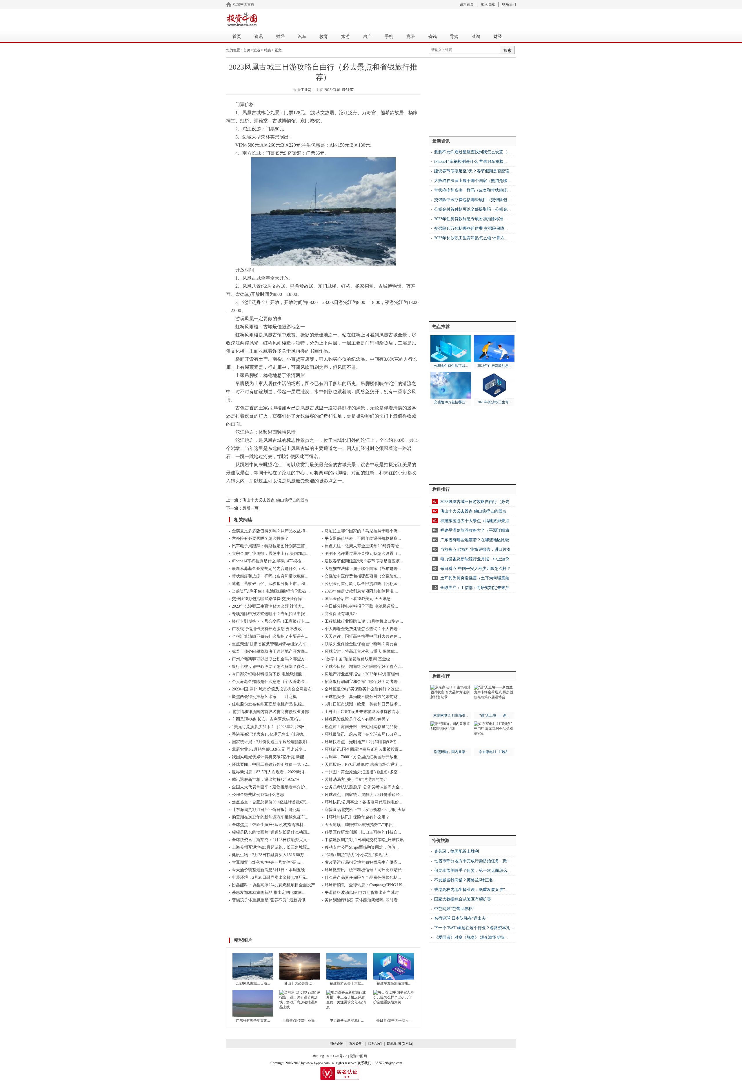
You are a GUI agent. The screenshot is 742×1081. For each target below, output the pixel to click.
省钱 (432, 36)
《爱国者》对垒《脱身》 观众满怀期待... (471, 937)
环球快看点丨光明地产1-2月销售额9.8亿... (362, 742)
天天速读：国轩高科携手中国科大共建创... (363, 636)
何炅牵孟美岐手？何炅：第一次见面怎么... (472, 870)
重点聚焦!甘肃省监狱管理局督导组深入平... (271, 644)
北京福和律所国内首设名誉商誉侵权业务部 (270, 712)
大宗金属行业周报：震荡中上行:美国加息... (271, 553)
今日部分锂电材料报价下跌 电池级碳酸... (361, 606)
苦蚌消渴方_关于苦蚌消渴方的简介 (356, 779)
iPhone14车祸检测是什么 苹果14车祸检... (268, 561)
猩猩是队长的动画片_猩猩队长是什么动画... (271, 832)
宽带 (410, 36)
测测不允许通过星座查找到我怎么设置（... (363, 553)
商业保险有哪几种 (341, 614)
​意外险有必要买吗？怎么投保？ (260, 538)
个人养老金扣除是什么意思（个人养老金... (270, 681)
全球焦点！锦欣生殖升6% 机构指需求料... (269, 825)
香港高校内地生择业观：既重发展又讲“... (471, 889)
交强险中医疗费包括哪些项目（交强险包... (363, 576)
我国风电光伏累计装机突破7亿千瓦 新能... (270, 757)
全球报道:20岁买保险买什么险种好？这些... (363, 689)
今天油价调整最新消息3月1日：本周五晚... (270, 870)
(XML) (407, 1044)
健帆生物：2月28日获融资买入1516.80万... (270, 855)
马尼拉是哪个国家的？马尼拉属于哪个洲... (363, 531)
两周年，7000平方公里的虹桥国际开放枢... (363, 757)
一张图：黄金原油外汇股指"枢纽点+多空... (363, 772)
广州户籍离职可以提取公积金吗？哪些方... (270, 659)
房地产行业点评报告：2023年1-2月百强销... (364, 674)
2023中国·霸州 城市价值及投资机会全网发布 (272, 689)
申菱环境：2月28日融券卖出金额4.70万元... (271, 877)
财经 (280, 36)
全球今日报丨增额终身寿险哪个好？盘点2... (364, 666)
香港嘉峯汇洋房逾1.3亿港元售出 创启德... (269, 734)
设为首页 (467, 4)
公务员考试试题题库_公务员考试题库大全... (364, 787)
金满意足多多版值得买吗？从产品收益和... (270, 531)
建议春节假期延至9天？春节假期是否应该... (364, 561)
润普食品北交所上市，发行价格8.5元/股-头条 (365, 809)
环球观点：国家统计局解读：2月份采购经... (364, 794)
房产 (367, 36)
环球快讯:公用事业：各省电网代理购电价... (363, 802)
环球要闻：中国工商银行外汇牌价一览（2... (271, 764)
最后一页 (250, 508)
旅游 (345, 36)
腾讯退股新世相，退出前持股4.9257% (265, 779)
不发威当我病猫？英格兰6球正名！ (465, 880)
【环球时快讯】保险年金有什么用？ (357, 817)
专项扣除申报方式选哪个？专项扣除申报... (270, 614)
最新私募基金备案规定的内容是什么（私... (270, 568)
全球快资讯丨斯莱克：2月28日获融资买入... (271, 840)
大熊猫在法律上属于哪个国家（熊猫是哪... (363, 568)
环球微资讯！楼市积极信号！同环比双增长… (365, 870)
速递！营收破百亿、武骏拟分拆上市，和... (270, 583)
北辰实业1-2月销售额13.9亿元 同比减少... (269, 749)
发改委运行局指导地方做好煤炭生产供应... (363, 862)
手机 (389, 36)
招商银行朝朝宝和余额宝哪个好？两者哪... (363, 681)
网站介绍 (336, 1044)
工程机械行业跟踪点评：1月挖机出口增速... (364, 621)
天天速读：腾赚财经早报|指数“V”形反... (360, 825)
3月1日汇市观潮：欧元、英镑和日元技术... (363, 704)
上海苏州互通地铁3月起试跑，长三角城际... (271, 847)
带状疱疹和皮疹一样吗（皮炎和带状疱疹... (270, 576)
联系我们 (509, 4)
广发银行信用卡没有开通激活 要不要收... (268, 629)
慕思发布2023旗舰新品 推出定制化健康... (268, 892)
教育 (323, 36)
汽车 (302, 36)
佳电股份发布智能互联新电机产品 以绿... (268, 704)
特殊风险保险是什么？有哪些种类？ (357, 719)
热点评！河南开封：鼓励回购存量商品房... (363, 727)
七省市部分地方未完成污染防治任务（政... (472, 861)
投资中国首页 (243, 4)
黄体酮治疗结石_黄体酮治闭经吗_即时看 (361, 900)
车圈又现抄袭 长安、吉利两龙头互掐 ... (267, 719)
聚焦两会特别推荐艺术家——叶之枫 (264, 696)
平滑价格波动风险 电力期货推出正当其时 (362, 892)
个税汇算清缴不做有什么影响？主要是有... (270, 636)
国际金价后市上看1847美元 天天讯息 (358, 599)
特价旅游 (440, 840)
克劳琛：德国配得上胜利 (456, 851)
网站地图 (394, 1044)
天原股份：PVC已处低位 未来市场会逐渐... (363, 764)
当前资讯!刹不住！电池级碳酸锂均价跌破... (271, 591)
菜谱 (476, 36)
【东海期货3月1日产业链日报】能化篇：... (270, 809)
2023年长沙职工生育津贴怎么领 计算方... (268, 606)
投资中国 (242, 19)
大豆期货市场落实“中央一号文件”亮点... (268, 862)
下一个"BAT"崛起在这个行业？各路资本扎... (474, 928)
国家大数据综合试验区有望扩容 (462, 899)
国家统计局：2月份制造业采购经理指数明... (271, 742)
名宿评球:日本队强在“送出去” (461, 918)
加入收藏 (488, 4)
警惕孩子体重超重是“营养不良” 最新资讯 (268, 900)
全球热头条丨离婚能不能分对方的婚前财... (363, 696)
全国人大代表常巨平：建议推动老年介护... (270, 787)
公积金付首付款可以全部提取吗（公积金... (363, 583)
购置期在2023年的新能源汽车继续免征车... (270, 817)
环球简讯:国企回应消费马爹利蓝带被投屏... (363, 749)
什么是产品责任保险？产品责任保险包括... (363, 877)
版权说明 (356, 1044)
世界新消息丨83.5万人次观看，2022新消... (270, 772)
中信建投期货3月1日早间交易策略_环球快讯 (364, 840)
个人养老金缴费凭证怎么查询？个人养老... (363, 629)
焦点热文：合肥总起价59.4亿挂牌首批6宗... (271, 802)
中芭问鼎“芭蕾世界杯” (454, 909)
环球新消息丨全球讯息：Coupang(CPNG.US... (365, 885)
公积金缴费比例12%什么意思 (258, 794)
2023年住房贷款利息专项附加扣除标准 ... (361, 591)
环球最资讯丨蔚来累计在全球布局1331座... (363, 734)
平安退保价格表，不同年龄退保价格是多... (363, 538)
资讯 (258, 36)
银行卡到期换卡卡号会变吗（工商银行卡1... (271, 621)
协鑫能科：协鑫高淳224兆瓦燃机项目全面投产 (273, 885)
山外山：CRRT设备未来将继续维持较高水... (364, 712)
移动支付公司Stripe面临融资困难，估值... (362, 847)
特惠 (267, 50)
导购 (454, 36)
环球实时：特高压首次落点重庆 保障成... (361, 651)
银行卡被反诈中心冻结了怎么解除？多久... (270, 666)
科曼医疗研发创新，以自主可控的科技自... (363, 832)
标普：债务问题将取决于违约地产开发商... (270, 651)
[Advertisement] (388, 19)
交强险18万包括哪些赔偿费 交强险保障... (268, 599)
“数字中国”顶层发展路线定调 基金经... (359, 659)
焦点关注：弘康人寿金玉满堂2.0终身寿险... (363, 546)
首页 (236, 36)
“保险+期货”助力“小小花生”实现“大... (358, 855)
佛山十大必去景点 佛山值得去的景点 (275, 500)
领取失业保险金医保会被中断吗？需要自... (363, 644)
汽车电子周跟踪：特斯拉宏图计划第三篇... (270, 546)
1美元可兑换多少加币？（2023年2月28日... (270, 727)
